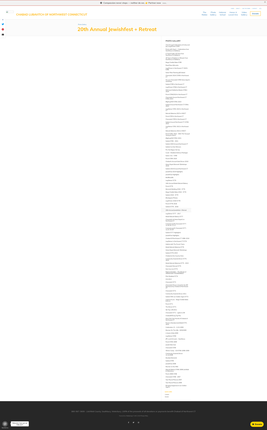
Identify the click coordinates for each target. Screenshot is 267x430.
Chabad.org (129, 416)
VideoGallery (244, 13)
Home (232, 8)
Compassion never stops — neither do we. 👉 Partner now (132, 3)
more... (164, 3)
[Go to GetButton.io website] (5, 428)
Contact (254, 8)
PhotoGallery (213, 13)
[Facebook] (128, 422)
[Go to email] (5, 423)
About (238, 8)
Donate (255, 13)
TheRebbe (204, 13)
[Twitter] (133, 422)
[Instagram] (138, 422)
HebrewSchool (222, 13)
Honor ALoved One (233, 13)
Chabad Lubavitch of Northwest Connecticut (51, 14)
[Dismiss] (221, 416)
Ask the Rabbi (246, 8)
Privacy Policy (144, 416)
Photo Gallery (82, 24)
